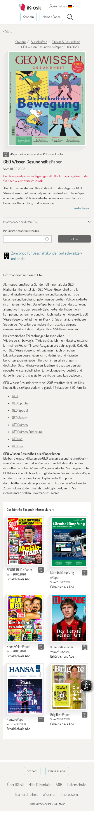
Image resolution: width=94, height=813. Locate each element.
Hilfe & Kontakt (40, 784)
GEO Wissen (20, 425)
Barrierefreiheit (26, 794)
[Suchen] (70, 17)
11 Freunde (61, 647)
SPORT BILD (19, 569)
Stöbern (28, 17)
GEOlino (17, 439)
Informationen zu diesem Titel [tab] (20, 222)
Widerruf (49, 794)
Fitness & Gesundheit (66, 42)
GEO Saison (19, 417)
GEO (15, 396)
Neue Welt (18, 646)
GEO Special (20, 410)
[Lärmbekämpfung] (68, 542)
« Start (7, 31)
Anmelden (59, 6)
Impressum (69, 794)
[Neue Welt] (25, 618)
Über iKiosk (15, 784)
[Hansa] (25, 689)
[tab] (47, 230)
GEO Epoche (20, 403)
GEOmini (17, 446)
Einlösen (74, 239)
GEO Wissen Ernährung (27, 431)
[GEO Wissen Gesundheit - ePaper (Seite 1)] (47, 98)
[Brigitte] (68, 686)
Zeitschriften (39, 42)
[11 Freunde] (68, 618)
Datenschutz (76, 784)
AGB (59, 784)
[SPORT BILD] (25, 540)
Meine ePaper (51, 17)
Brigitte (60, 714)
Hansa (15, 719)
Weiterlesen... (82, 208)
